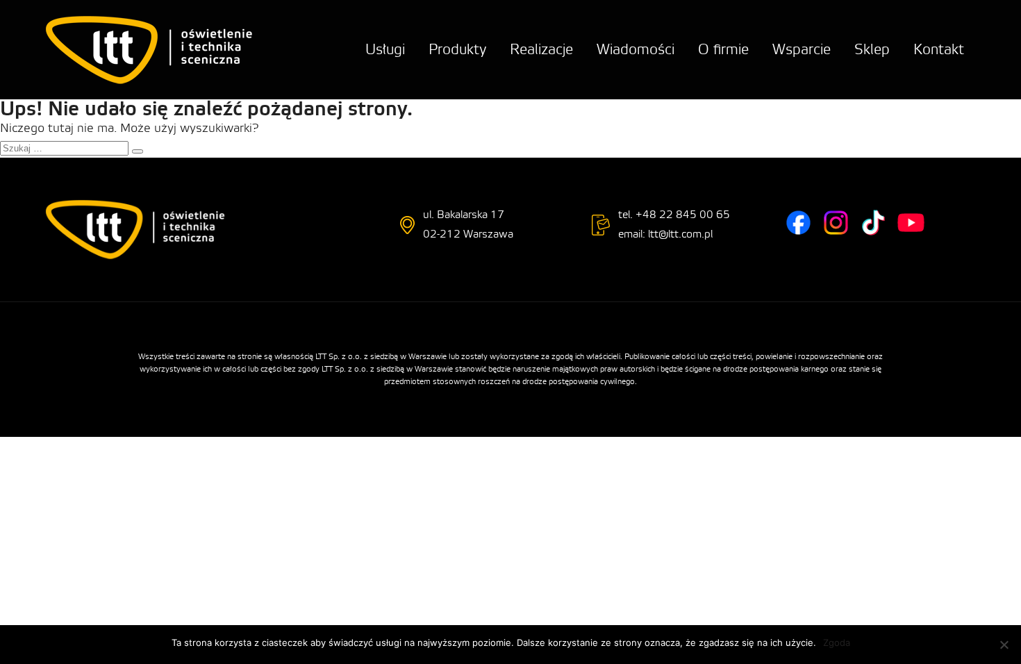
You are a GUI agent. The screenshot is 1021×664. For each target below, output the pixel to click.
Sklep (872, 49)
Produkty (457, 49)
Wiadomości (635, 49)
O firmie (723, 49)
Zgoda (836, 642)
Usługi (385, 49)
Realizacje (541, 49)
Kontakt (938, 49)
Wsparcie (801, 49)
